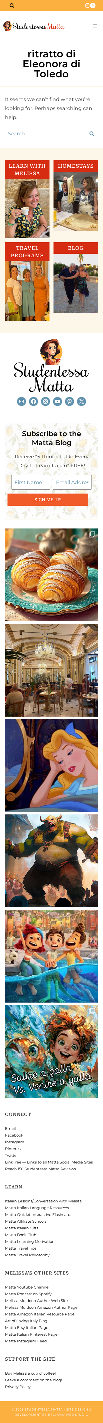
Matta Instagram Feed (26, 1341)
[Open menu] (94, 26)
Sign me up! (47, 500)
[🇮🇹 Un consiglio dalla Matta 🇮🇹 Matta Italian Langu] (51, 1051)
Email (10, 1128)
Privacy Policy (17, 1386)
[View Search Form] (12, 5)
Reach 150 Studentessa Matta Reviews (40, 1168)
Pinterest (13, 1148)
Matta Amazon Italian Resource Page (39, 1314)
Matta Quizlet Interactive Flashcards (38, 1214)
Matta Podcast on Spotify (28, 1294)
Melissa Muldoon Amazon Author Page (41, 1307)
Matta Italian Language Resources (37, 1207)
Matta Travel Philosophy (27, 1255)
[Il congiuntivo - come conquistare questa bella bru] (51, 860)
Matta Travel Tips (20, 1248)
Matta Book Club (20, 1234)
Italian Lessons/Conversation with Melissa (43, 1201)
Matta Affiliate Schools (25, 1221)
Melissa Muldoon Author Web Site (36, 1300)
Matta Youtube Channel (27, 1287)
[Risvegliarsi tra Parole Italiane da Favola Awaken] (51, 765)
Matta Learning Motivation (29, 1241)
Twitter (11, 1155)
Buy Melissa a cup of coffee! (30, 1373)
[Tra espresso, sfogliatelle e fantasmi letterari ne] (51, 670)
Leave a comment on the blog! (33, 1380)
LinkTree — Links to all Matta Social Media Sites (49, 1162)
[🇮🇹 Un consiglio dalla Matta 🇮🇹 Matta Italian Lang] (51, 574)
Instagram (14, 1142)
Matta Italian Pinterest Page (31, 1334)
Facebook (14, 1135)
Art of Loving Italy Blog (26, 1320)
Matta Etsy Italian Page (26, 1327)
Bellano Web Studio (68, 1415)
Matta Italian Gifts (21, 1228)
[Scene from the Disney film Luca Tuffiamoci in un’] (51, 956)
